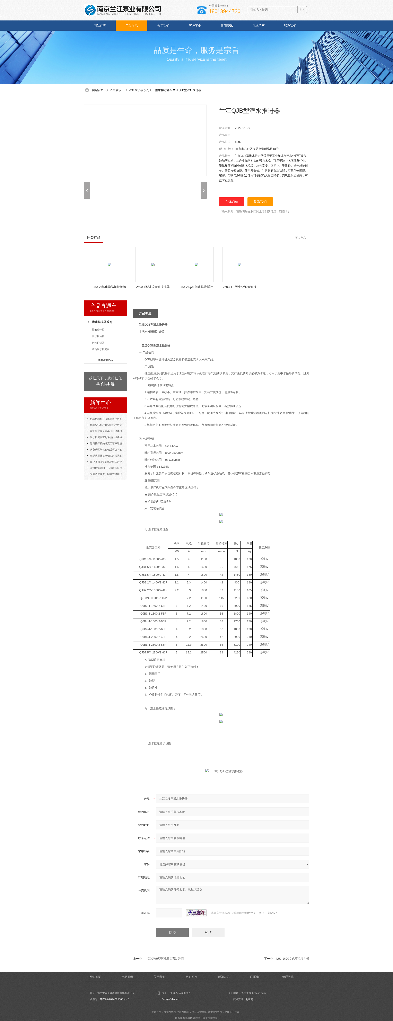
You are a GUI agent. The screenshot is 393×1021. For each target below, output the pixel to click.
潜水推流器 (98, 336)
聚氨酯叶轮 (98, 329)
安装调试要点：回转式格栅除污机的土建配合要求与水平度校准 (105, 475)
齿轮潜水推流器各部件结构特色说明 (104, 432)
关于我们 (163, 25)
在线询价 (231, 201)
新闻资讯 (227, 25)
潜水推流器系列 (139, 90)
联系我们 (290, 25)
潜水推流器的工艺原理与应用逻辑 (104, 469)
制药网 (249, 999)
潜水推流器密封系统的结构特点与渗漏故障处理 (104, 438)
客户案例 (195, 25)
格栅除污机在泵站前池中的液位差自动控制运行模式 (104, 426)
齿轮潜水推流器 (100, 349)
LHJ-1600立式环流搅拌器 (292, 958)
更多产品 (300, 237)
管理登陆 (288, 976)
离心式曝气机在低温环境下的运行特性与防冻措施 (104, 450)
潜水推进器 (98, 342)
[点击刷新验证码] (196, 912)
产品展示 (131, 25)
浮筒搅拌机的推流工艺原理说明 (104, 444)
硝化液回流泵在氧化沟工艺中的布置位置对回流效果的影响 (104, 462)
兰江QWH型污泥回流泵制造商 (164, 958)
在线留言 (258, 25)
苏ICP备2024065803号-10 (114, 999)
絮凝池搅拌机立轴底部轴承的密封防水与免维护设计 (104, 456)
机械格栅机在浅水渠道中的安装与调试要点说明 (104, 419)
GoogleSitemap (170, 999)
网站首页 (100, 25)
